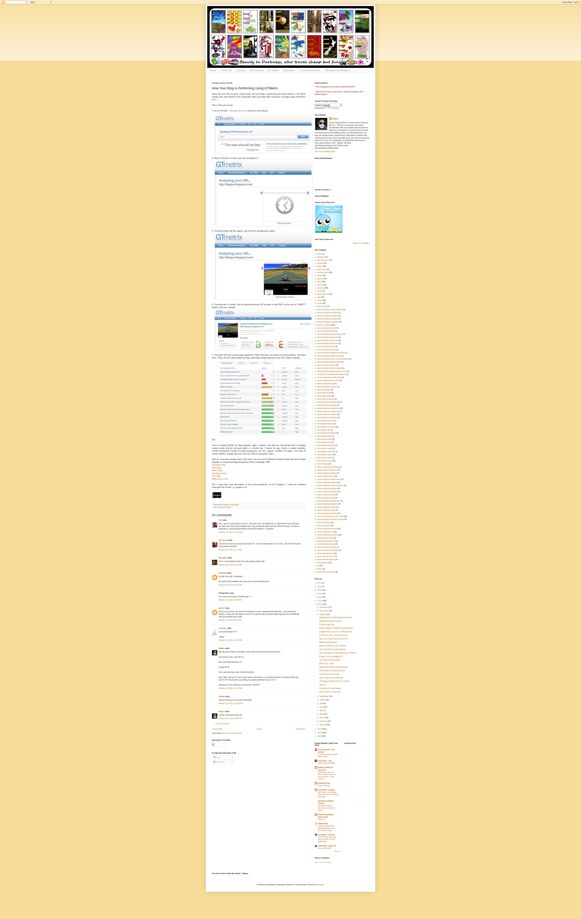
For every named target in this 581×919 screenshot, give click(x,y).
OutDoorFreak (324, 783)
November (324, 611)
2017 (319, 583)
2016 (319, 587)
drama (319, 266)
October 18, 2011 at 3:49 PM (230, 600)
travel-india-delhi (324, 393)
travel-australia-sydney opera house (332, 371)
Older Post (300, 729)
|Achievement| (256, 70)
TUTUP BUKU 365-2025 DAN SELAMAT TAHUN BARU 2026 (327, 839)
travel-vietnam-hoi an (325, 556)
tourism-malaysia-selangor (328, 322)
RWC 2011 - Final (326, 663)
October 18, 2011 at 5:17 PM (230, 640)
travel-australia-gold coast (327, 340)
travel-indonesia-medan (327, 414)
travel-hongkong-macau (327, 387)
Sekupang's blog (219, 473)
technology (227, 507)
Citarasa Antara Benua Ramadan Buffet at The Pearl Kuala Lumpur (326, 828)
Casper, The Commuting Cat (331, 656)
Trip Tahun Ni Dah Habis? (330, 660)
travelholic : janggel (326, 790)
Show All (337, 851)
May (321, 710)
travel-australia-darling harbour (330, 334)
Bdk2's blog (217, 470)
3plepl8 (222, 696)
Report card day (324, 785)
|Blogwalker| (289, 70)
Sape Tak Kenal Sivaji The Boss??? (334, 639)
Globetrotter (323, 824)
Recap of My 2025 (324, 848)
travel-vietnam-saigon (326, 559)
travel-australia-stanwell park (329, 362)
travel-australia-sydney (326, 365)
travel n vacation (323, 325)
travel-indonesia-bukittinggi (328, 402)
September (324, 696)
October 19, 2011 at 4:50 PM (230, 718)
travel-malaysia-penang (326, 492)
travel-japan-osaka (324, 448)
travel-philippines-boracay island (330, 519)
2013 (319, 597)
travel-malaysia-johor (325, 476)
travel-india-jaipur (324, 396)
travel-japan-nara (324, 442)
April (322, 714)
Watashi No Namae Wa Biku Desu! (333, 667)
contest (320, 263)
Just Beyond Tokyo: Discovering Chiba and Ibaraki (326, 808)
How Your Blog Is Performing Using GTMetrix (337, 653)
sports (319, 303)
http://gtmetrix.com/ (238, 111)
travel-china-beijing (325, 384)
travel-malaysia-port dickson (328, 501)
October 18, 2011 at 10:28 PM (231, 703)
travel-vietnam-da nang (326, 547)
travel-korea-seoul (324, 461)
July (321, 703)
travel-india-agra (324, 390)
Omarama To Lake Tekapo (330, 688)
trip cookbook (322, 563)
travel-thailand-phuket (326, 544)
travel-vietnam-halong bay (327, 550)
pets (318, 297)
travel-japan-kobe (324, 436)
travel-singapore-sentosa (327, 529)
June (322, 707)
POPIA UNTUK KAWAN (326, 763)
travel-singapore (323, 526)
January (323, 725)
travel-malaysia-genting (326, 473)
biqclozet (320, 257)
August (323, 700)
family (319, 275)
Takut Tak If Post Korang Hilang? (332, 649)
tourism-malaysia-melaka (327, 313)
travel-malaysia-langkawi (327, 482)
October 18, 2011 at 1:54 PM (230, 585)
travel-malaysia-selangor (327, 513)
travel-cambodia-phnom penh (329, 377)
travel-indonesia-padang (327, 417)
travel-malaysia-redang (326, 507)
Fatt (220, 520)
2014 (319, 594)
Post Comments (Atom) (232, 733)
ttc (318, 566)
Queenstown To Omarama (330, 692)
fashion (320, 279)
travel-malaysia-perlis (326, 498)
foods (319, 282)
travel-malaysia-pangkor (327, 488)
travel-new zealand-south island (330, 516)
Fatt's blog (216, 468)
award (319, 254)
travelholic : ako (325, 761)
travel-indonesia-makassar (328, 411)
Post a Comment (222, 724)
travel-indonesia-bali (325, 399)
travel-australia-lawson (326, 350)
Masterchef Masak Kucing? (330, 621)
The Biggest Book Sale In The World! (334, 681)
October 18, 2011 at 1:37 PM (230, 565)
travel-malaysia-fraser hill (327, 470)
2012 (319, 601)
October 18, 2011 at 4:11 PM (230, 620)
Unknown (223, 573)
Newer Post (217, 729)
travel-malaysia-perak (326, 495)
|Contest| (240, 70)
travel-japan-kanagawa (326, 433)
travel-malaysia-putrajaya (327, 504)
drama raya (321, 269)
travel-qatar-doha (324, 522)
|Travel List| (226, 70)
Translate (335, 108)
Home (259, 729)
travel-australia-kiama (326, 346)
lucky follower (322, 294)
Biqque (222, 648)
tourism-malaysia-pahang (327, 316)
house (319, 291)
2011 (319, 604)
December (324, 607)
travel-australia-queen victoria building (333, 359)
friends (320, 285)
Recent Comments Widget (323, 862)
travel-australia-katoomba (327, 343)
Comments (220, 762)
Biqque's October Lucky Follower (332, 646)
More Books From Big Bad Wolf (332, 671)
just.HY (222, 608)
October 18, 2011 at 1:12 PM (230, 550)
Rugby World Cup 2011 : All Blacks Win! (335, 632)
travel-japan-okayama (326, 445)
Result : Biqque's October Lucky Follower (336, 628)
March (322, 717)
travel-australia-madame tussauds (331, 353)
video (319, 569)
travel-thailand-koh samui (327, 535)
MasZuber (223, 558)
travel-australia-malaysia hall (329, 356)
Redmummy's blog (220, 479)
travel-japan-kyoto (324, 439)
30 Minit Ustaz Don (327, 625)
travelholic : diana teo (327, 846)
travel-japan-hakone (325, 421)
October (323, 614)
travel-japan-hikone (325, 424)
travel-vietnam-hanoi (325, 553)
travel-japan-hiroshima (326, 427)
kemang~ (223, 628)
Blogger (321, 885)
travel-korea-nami (324, 458)
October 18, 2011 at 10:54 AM (231, 532)
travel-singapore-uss (325, 532)
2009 (319, 733)
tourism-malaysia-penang (327, 319)
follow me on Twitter (361, 243)
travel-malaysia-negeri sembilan (330, 485)
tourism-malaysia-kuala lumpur (329, 310)
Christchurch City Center (329, 674)
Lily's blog (216, 476)
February (323, 721)
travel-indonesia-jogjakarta (328, 408)
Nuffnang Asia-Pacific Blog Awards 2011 (335, 617)
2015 (319, 590)
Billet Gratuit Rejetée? (328, 642)
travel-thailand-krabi (325, 538)
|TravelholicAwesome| (309, 70)
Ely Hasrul (223, 540)
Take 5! (322, 685)
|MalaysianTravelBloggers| (337, 70)
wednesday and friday (326, 572)
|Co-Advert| (273, 70)
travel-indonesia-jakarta (326, 405)
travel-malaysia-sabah (326, 510)
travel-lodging (322, 464)
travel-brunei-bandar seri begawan (331, 374)
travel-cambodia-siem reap (328, 380)
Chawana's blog (218, 465)
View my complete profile (325, 151)
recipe (319, 300)
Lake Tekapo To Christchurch (331, 678)
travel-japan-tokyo (324, 455)
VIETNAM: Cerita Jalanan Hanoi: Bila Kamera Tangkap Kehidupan (328, 794)
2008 (319, 736)
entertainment (322, 272)
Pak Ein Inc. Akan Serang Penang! (333, 635)
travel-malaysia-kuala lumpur (329, 479)
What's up (321, 819)
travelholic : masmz (326, 835)
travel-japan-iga (323, 430)
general (320, 288)
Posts (217, 757)
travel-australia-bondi (326, 331)
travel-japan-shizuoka (326, 451)
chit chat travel (323, 260)
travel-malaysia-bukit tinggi (328, 467)
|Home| (212, 70)
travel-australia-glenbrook (327, 337)
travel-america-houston (326, 328)
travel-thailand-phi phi (326, 541)
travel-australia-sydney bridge (329, 368)
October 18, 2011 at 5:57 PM (230, 688)
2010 (319, 729)
